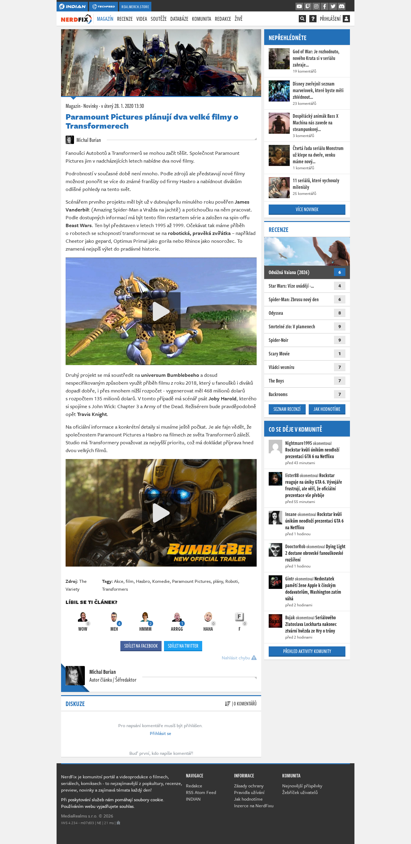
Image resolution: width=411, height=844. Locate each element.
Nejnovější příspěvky (302, 786)
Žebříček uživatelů (300, 792)
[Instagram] (316, 7)
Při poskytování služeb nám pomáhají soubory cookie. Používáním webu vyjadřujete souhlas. (112, 802)
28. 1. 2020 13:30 (122, 106)
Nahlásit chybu (236, 657)
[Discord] (341, 7)
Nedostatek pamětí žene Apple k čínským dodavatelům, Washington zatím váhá (313, 588)
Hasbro (143, 581)
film (130, 581)
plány (218, 581)
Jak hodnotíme (327, 409)
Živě (239, 19)
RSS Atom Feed (201, 792)
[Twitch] (308, 7)
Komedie (161, 581)
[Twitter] (333, 7)
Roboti (231, 581)
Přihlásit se (160, 733)
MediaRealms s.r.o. (79, 815)
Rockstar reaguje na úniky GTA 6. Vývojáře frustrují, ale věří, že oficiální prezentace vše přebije (313, 485)
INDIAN (193, 799)
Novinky (90, 106)
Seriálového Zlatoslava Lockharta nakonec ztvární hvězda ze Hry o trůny (311, 624)
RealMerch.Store (135, 6)
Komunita (201, 19)
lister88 (292, 475)
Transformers (115, 589)
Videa (141, 19)
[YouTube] (299, 7)
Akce (118, 581)
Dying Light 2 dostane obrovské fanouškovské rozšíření (315, 553)
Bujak (290, 617)
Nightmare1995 (298, 443)
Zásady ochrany (249, 786)
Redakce (223, 19)
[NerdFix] (76, 18)
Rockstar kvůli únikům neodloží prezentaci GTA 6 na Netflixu (312, 453)
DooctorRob (295, 546)
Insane (291, 514)
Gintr (289, 578)
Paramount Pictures (191, 581)
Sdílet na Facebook (141, 645)
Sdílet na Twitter (183, 645)
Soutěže (159, 19)
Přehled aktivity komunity (307, 651)
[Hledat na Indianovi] (302, 18)
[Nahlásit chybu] (118, 822)
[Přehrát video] (161, 311)
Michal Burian (88, 140)
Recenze (125, 19)
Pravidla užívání (249, 792)
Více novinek (307, 209)
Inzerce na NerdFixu (253, 805)
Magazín (105, 19)
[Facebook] (325, 7)
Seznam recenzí (287, 409)
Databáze (179, 19)
